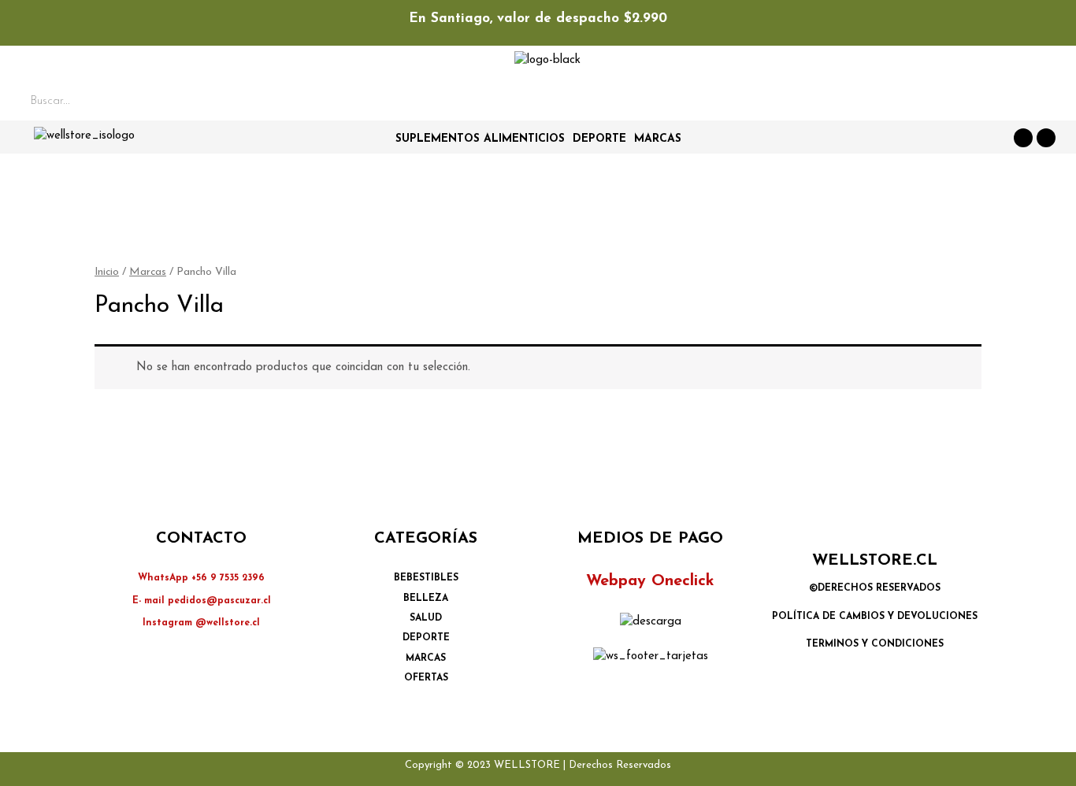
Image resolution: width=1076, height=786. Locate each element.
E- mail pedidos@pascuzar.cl (201, 601)
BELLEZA (425, 598)
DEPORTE (599, 139)
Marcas (147, 272)
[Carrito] (1002, 104)
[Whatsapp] (1023, 137)
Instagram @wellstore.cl (201, 623)
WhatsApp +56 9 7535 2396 (201, 578)
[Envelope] (1046, 137)
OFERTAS (426, 678)
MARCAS (657, 139)
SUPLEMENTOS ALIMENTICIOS (480, 139)
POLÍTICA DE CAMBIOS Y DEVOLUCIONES (875, 616)
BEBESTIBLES (426, 578)
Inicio (107, 272)
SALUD (426, 618)
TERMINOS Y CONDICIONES (875, 644)
